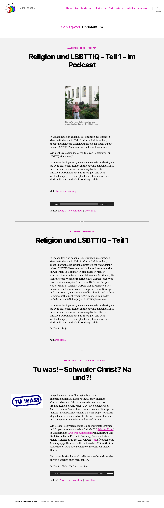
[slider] (110, 204)
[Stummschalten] (105, 204)
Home (69, 8)
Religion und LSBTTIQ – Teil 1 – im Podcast (82, 60)
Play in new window (70, 210)
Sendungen (86, 8)
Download (90, 210)
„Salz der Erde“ (105, 429)
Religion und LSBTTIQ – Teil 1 (82, 240)
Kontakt (129, 8)
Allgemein (72, 48)
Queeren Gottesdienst (81, 432)
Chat (111, 8)
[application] (82, 204)
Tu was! (101, 361)
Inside (118, 8)
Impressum (143, 8)
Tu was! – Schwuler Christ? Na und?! (82, 373)
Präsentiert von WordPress (52, 502)
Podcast (100, 8)
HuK (94, 439)
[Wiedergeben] (52, 204)
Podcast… (60, 339)
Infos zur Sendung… (67, 191)
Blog (76, 8)
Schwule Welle (30, 502)
